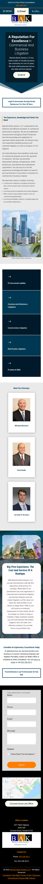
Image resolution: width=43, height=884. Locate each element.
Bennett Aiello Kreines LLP (20, 870)
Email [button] (23, 11)
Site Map (15, 875)
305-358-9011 (21, 5)
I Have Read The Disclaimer (22, 754)
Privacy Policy (26, 875)
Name (9, 695)
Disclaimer (10, 749)
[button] (7, 10)
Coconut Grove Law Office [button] (21, 803)
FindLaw (32, 878)
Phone (10, 707)
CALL (37, 11)
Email (10, 719)
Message (11, 731)
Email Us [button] (21, 75)
